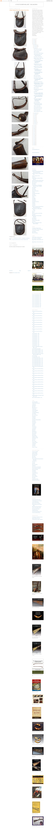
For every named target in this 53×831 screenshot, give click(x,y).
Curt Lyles (33, 462)
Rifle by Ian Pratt (36, 87)
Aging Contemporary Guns (36, 175)
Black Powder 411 (34, 407)
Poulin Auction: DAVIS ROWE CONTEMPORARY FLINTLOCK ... (38, 73)
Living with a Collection (35, 230)
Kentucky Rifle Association (36, 518)
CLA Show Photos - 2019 (35, 345)
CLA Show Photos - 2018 (35, 344)
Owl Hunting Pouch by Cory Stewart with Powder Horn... (38, 104)
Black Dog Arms (34, 455)
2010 (34, 142)
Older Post (29, 270)
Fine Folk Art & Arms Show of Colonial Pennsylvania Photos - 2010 (37, 354)
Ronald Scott (34, 438)
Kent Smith (33, 477)
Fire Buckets (34, 465)
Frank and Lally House (35, 190)
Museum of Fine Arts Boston (36, 503)
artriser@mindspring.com (35, 149)
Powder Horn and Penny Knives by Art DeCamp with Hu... (38, 86)
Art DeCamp (34, 404)
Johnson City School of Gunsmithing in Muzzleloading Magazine (37, 207)
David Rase (33, 188)
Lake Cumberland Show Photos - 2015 (37, 361)
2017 (34, 132)
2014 (34, 136)
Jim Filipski (34, 423)
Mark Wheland (34, 431)
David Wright (34, 413)
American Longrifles (35, 451)
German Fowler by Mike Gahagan (38, 53)
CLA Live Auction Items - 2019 (36, 304)
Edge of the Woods (34, 464)
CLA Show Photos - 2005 (35, 333)
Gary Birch (33, 194)
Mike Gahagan (34, 435)
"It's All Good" (34, 170)
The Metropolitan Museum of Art (37, 511)
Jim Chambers (34, 422)
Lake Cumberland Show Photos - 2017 (37, 364)
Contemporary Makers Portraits (36, 228)
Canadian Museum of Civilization (37, 500)
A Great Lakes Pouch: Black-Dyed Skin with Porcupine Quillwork (37, 172)
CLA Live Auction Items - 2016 (36, 300)
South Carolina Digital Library (36, 507)
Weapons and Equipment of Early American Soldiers (37, 223)
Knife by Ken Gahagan (37, 75)
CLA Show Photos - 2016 (35, 341)
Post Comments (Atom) (16, 272)
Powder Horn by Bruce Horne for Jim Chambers (38, 90)
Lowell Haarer (34, 428)
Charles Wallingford (35, 410)
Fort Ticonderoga (34, 355)
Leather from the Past (35, 478)
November (35, 46)
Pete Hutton (34, 214)
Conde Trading (34, 411)
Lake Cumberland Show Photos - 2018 (37, 365)
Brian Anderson (34, 182)
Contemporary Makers (27, 4)
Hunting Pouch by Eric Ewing (38, 81)
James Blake (34, 199)
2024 (34, 42)
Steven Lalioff (34, 441)
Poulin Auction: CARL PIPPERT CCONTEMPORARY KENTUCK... (38, 79)
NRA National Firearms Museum (36, 506)
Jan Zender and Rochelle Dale (36, 419)
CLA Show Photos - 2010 (35, 334)
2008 (34, 144)
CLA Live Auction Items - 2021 (36, 306)
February (35, 122)
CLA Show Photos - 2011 (35, 335)
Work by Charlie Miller (37, 105)
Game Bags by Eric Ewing (35, 193)
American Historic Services (36, 403)
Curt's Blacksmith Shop (35, 412)
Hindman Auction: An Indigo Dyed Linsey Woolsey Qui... (38, 67)
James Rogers (34, 200)
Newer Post (11, 270)
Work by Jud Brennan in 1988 (38, 111)
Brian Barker (34, 183)
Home (20, 270)
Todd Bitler (33, 444)
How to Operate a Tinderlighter (36, 238)
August (35, 114)
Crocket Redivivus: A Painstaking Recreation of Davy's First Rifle (37, 186)
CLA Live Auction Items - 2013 (36, 297)
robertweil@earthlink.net (35, 152)
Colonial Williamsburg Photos (36, 348)
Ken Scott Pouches (34, 476)
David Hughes (34, 187)
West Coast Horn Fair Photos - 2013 (37, 397)
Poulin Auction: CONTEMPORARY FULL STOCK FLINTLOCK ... (38, 69)
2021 (34, 127)
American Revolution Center (36, 499)
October (35, 47)
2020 (34, 128)
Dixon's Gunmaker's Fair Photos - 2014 (37, 351)
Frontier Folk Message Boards (36, 468)
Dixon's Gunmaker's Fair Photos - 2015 (37, 352)
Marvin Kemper (34, 432)
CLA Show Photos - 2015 (35, 340)
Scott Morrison (34, 217)
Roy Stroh (33, 440)
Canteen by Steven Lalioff (37, 50)
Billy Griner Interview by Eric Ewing (37, 181)
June (35, 117)
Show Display (34, 231)
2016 (34, 133)
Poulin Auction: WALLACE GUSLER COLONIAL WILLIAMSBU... (38, 99)
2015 (34, 135)
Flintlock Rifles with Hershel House (37, 237)
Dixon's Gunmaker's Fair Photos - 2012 (37, 349)
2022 (34, 125)
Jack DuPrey (35, 91)
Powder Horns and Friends (35, 480)
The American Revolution (35, 508)
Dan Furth (33, 463)
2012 (34, 139)
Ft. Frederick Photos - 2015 (36, 356)
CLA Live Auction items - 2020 (36, 305)
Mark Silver (34, 430)
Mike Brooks (34, 434)
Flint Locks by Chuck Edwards (36, 466)
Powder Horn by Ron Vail (37, 76)
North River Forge (34, 436)
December (35, 45)
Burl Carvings (34, 457)
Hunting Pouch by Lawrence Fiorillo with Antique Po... (38, 65)
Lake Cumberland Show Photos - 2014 (37, 360)
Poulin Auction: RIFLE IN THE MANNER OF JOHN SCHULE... (39, 93)
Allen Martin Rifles (35, 401)
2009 (34, 143)
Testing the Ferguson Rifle (36, 220)
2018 (34, 131)
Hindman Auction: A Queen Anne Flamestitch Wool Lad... (38, 59)
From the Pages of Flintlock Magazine (37, 229)
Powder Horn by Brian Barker (38, 56)
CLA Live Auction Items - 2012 (36, 296)
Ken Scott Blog (34, 475)
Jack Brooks (34, 417)
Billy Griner (34, 406)
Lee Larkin (33, 210)
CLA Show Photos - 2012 (35, 336)
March (35, 121)
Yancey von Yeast (34, 447)
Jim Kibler (33, 202)
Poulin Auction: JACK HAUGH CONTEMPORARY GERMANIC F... (38, 61)
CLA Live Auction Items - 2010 (36, 294)
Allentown (33, 176)
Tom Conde (33, 221)
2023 (34, 43)
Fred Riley (33, 192)
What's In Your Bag (35, 232)
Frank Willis (34, 416)
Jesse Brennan (34, 471)
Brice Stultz (34, 456)
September (35, 113)
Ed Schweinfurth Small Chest (38, 107)
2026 (34, 39)
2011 (34, 140)
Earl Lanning (34, 189)
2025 (34, 41)
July (34, 115)
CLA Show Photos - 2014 (35, 339)
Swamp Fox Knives (35, 442)
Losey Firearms (34, 426)
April (35, 119)
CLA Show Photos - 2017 (35, 342)
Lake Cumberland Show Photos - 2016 (37, 362)
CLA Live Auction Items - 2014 (36, 298)
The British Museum (35, 510)
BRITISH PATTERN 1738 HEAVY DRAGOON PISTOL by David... (38, 84)
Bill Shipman (34, 405)
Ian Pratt (33, 196)
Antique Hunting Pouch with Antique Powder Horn (38, 55)
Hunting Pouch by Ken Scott (38, 108)
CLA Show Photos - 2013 (35, 338)
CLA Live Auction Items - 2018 (36, 303)
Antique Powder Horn (24, 239)
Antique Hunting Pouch (16, 239)
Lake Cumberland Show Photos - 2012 (37, 358)
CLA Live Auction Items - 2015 (36, 299)
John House (33, 205)
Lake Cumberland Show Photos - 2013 (37, 359)
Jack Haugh (33, 198)
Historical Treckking (35, 469)
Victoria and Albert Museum (36, 512)
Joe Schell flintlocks (35, 472)
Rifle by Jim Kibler (36, 51)
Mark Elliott (34, 429)
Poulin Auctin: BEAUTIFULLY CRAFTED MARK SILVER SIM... (38, 96)
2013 (34, 137)
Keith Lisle (33, 425)
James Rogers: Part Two (35, 201)
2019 (34, 129)
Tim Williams (34, 443)
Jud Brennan (34, 474)
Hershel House (34, 195)
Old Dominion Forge (35, 437)
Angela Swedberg (34, 452)
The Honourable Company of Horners (37, 519)
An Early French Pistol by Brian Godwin (37, 180)
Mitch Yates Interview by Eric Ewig (37, 213)
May (35, 118)
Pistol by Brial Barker (37, 102)
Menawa (33, 212)
